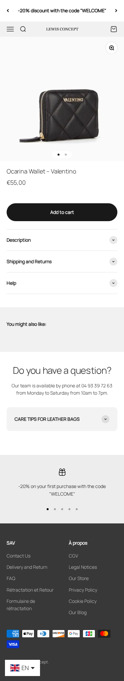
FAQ (11, 578)
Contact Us (18, 556)
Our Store (79, 578)
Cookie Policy (83, 601)
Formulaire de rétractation (21, 604)
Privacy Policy (83, 590)
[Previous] (8, 10)
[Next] (116, 10)
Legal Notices (83, 567)
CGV (73, 556)
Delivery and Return (27, 567)
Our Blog (78, 612)
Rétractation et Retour (30, 590)
